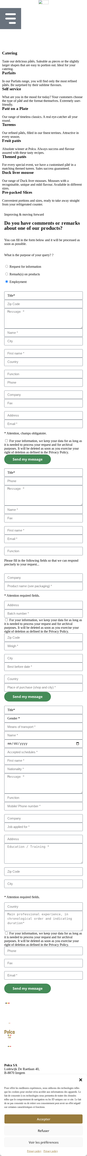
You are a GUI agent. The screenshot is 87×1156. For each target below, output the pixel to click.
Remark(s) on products (25, 274)
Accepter (43, 1119)
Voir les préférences (43, 1142)
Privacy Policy (58, 452)
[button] (81, 1080)
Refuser (43, 1131)
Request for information (25, 266)
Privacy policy (34, 1151)
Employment (18, 282)
